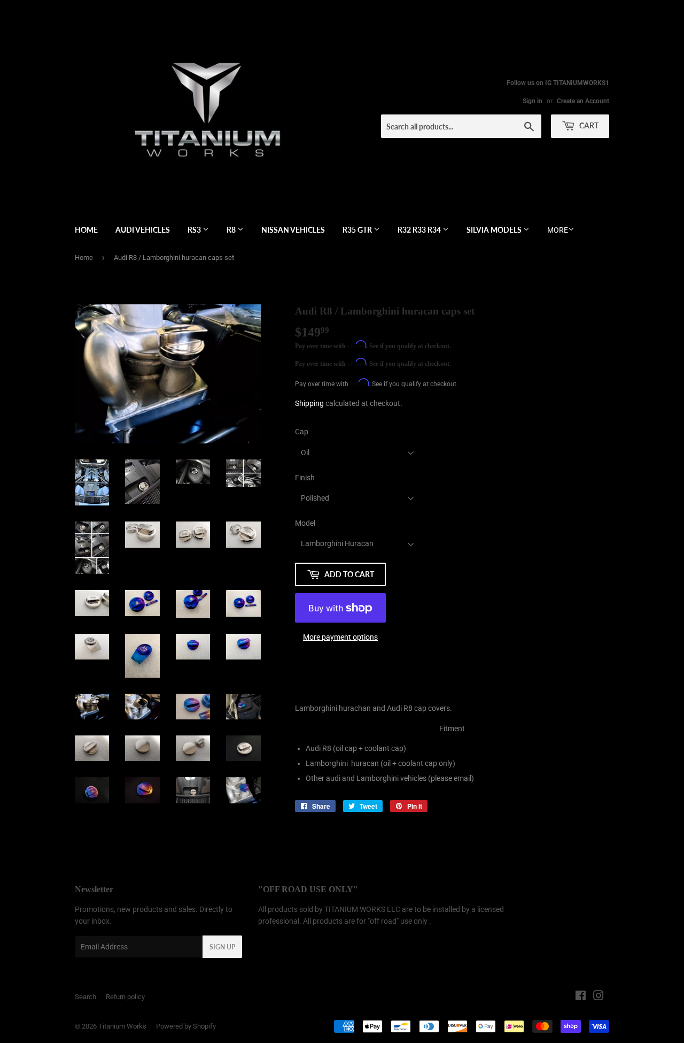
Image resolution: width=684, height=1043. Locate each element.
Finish (305, 477)
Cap (301, 431)
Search (85, 997)
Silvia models (495, 229)
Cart (588, 125)
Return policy (125, 997)
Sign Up (222, 947)
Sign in (532, 101)
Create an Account (583, 101)
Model (305, 523)
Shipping (309, 403)
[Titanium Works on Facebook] (580, 997)
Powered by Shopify (186, 1026)
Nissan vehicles (293, 229)
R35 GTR (358, 229)
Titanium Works (122, 1026)
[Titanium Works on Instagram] (598, 997)
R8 (232, 229)
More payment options (340, 637)
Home (86, 229)
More (557, 230)
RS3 (195, 229)
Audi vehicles (142, 229)
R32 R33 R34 (420, 229)
